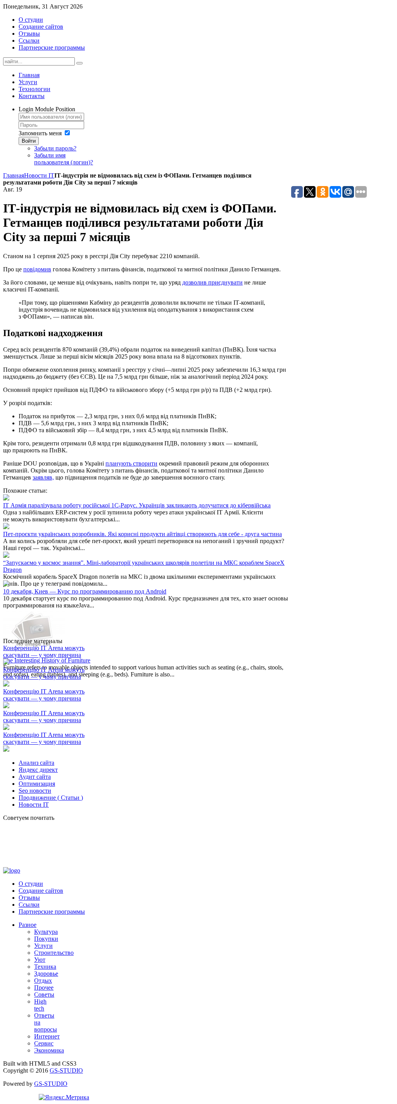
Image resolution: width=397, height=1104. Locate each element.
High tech (40, 1005)
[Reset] (79, 63)
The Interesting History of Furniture (46, 660)
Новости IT (39, 175)
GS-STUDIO (66, 1070)
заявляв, (43, 477)
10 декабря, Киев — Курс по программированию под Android (84, 591)
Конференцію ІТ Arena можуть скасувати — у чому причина (44, 651)
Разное (27, 924)
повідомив (37, 269)
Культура (46, 931)
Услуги (43, 945)
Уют (39, 959)
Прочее (44, 987)
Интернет (47, 1036)
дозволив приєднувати (212, 282)
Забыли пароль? (55, 148)
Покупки (46, 938)
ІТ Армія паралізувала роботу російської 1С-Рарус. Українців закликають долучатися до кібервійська (137, 505)
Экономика (49, 1050)
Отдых (43, 980)
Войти (29, 141)
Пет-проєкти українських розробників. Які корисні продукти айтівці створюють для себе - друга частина (142, 534)
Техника (45, 966)
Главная (13, 175)
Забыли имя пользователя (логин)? (63, 159)
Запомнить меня (40, 133)
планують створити (131, 463)
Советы (44, 994)
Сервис (44, 1043)
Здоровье (46, 973)
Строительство (54, 952)
